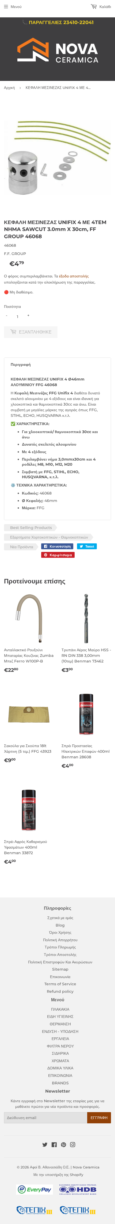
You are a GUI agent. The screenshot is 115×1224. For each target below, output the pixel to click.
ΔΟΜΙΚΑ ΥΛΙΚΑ (60, 1068)
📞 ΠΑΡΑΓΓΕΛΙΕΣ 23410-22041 (58, 22)
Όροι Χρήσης (60, 932)
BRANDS (60, 1083)
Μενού (16, 6)
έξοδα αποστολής (74, 276)
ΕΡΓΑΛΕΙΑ (60, 1038)
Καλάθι (104, 6)
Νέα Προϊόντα (21, 546)
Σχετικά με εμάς (60, 917)
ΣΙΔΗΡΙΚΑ (60, 1053)
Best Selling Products (31, 527)
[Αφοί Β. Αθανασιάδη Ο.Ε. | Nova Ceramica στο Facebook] (54, 1145)
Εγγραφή (99, 1117)
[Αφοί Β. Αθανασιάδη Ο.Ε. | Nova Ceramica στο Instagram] (72, 1145)
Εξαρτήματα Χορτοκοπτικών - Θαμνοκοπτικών (49, 537)
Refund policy (60, 991)
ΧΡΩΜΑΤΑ (60, 1060)
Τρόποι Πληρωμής (60, 947)
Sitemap (60, 969)
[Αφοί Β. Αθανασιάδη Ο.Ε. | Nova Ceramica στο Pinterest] (63, 1145)
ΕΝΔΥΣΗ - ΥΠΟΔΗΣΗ (60, 1031)
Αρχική (9, 87)
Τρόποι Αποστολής (60, 954)
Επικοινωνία (60, 976)
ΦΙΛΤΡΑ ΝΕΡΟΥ (60, 1046)
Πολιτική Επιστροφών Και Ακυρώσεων (60, 962)
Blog (60, 925)
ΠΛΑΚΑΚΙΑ (60, 1009)
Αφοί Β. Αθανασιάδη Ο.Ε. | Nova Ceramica (64, 1167)
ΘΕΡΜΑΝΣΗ (60, 1024)
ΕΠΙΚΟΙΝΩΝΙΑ (60, 1075)
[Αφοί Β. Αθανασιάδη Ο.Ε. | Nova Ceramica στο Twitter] (45, 1145)
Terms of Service (60, 984)
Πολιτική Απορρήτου (60, 939)
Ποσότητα (12, 306)
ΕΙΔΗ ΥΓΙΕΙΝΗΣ (60, 1016)
